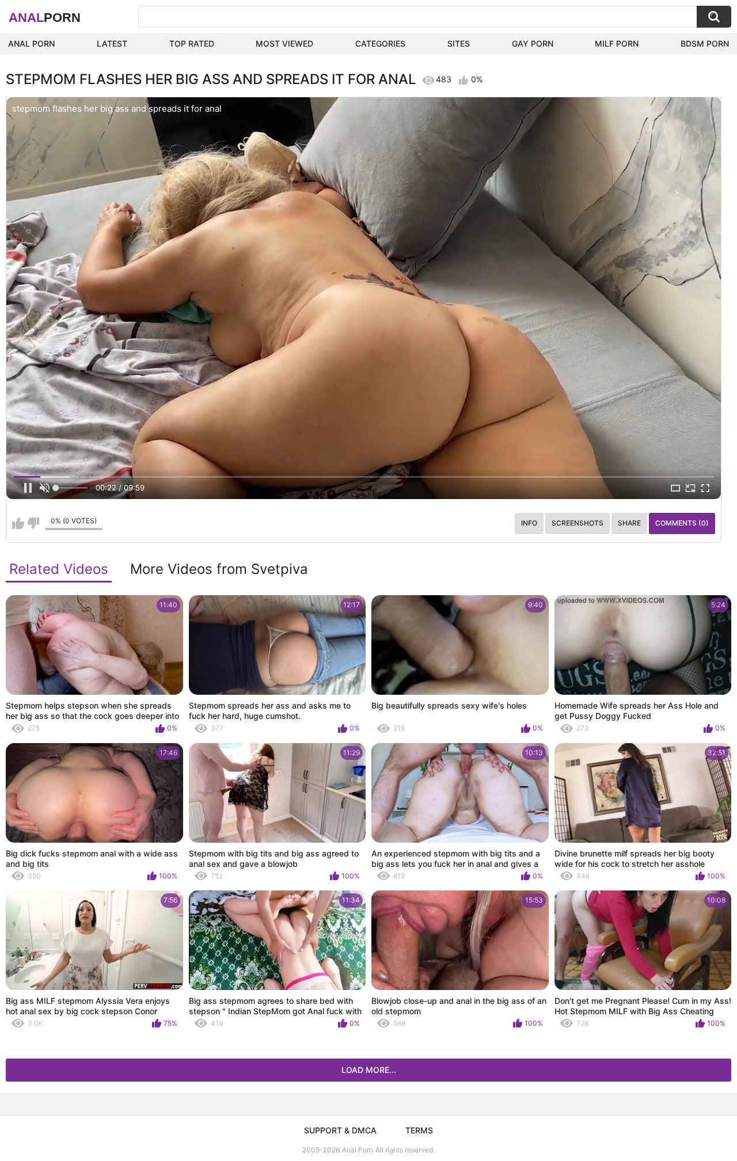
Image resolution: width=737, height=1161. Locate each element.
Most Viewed (284, 43)
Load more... (368, 1070)
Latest (112, 43)
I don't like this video (33, 523)
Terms (419, 1130)
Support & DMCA (340, 1130)
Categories (380, 43)
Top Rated (191, 43)
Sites (458, 43)
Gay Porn (532, 43)
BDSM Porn (705, 43)
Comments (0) (682, 523)
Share (629, 523)
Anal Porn (31, 43)
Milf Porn (617, 43)
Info (529, 523)
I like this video (18, 523)
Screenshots (577, 523)
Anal (45, 17)
